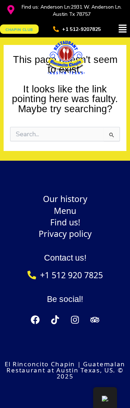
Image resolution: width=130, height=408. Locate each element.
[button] (123, 29)
